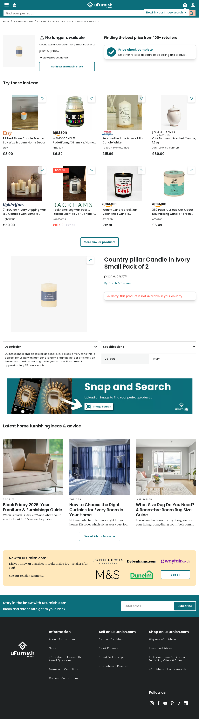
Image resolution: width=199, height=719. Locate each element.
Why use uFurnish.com (164, 639)
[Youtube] (165, 704)
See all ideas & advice (99, 536)
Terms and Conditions (64, 669)
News (52, 648)
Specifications (113, 347)
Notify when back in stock (67, 66)
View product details (56, 57)
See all (175, 575)
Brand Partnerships (111, 657)
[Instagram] (151, 704)
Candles (41, 21)
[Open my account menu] (193, 5)
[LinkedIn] (186, 704)
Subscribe (185, 606)
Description (13, 347)
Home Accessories (23, 21)
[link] (25, 112)
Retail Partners (108, 648)
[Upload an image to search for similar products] (185, 5)
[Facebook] (158, 704)
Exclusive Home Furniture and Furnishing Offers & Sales (169, 658)
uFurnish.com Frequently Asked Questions (65, 658)
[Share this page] (14, 5)
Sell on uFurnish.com (112, 639)
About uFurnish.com (62, 639)
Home (6, 21)
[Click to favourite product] (42, 99)
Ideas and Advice (161, 648)
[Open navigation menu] (6, 5)
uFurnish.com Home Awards (167, 669)
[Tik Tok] (179, 704)
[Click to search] (191, 13)
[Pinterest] (172, 704)
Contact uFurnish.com (63, 678)
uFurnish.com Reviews (113, 666)
